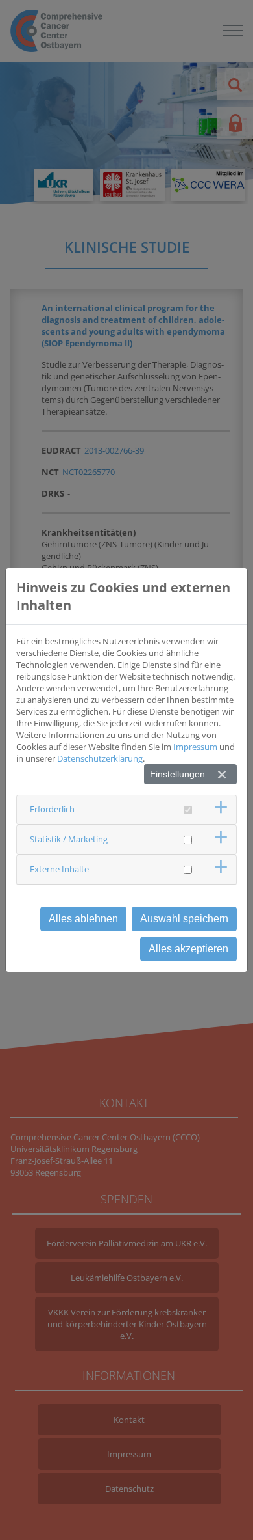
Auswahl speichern (184, 918)
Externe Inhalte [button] (59, 869)
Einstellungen (177, 774)
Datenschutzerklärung (100, 758)
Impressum (195, 746)
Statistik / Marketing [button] (69, 839)
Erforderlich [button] (52, 809)
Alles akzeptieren (188, 948)
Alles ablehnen (83, 918)
